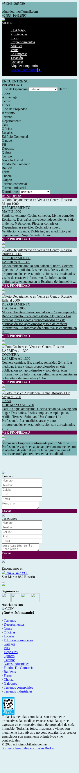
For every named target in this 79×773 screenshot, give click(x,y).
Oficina (7, 129)
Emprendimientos (23, 42)
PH (4, 144)
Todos (6, 93)
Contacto (17, 62)
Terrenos (10, 620)
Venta (14, 50)
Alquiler (16, 46)
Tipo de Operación (15, 89)
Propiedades (19, 34)
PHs (7, 648)
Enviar (6, 511)
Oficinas (9, 632)
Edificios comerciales (18, 640)
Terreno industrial (14, 188)
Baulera (7, 168)
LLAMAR (18, 30)
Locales (7, 132)
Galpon (7, 180)
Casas (8, 628)
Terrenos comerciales (18, 687)
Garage (7, 140)
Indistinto (8, 113)
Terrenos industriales (18, 691)
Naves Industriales (16, 664)
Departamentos (14, 624)
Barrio (63, 89)
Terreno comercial (14, 184)
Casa (5, 125)
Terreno (7, 117)
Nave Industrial (12, 160)
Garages (9, 644)
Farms (8, 675)
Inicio (14, 38)
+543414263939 (16, 573)
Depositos (11, 652)
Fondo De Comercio (16, 164)
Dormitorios (10, 192)
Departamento (11, 121)
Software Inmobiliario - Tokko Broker (28, 748)
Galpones (10, 683)
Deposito (8, 148)
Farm (5, 172)
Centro (6, 101)
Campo (7, 156)
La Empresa (19, 54)
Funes (6, 105)
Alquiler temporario (24, 66)
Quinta (6, 152)
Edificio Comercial (15, 136)
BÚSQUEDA (12, 196)
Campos (9, 660)
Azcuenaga (9, 97)
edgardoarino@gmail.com (20, 11)
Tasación (17, 58)
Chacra (7, 176)
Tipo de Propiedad (14, 109)
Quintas (9, 656)
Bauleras (10, 672)
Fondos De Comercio (19, 668)
